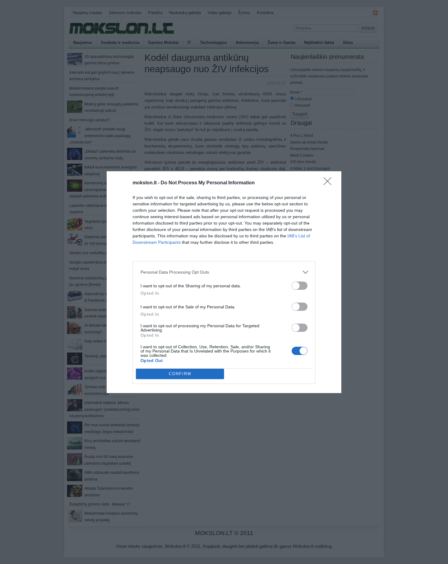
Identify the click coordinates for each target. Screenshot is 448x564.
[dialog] (224, 282)
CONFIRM (180, 373)
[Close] (329, 183)
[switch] (300, 286)
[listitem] (224, 272)
